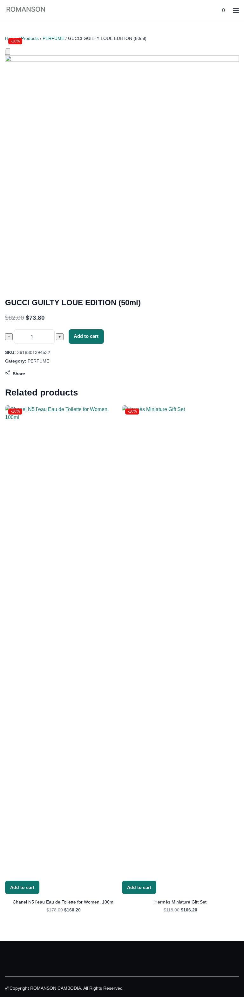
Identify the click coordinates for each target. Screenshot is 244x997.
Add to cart (86, 336)
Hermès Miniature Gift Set (180, 901)
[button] (223, 10)
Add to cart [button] (22, 887)
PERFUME (53, 38)
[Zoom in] (7, 51)
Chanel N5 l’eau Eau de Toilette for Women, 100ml (63, 901)
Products (30, 38)
